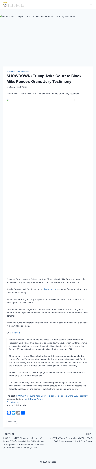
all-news (11, 71)
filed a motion (50, 289)
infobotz (12, 87)
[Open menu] (91, 4)
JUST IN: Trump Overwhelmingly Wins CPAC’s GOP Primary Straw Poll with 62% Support (71, 437)
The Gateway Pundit (33, 399)
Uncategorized (22, 71)
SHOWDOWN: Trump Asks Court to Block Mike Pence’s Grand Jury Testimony (51, 396)
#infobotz (12, 422)
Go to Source (13, 402)
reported (16, 333)
